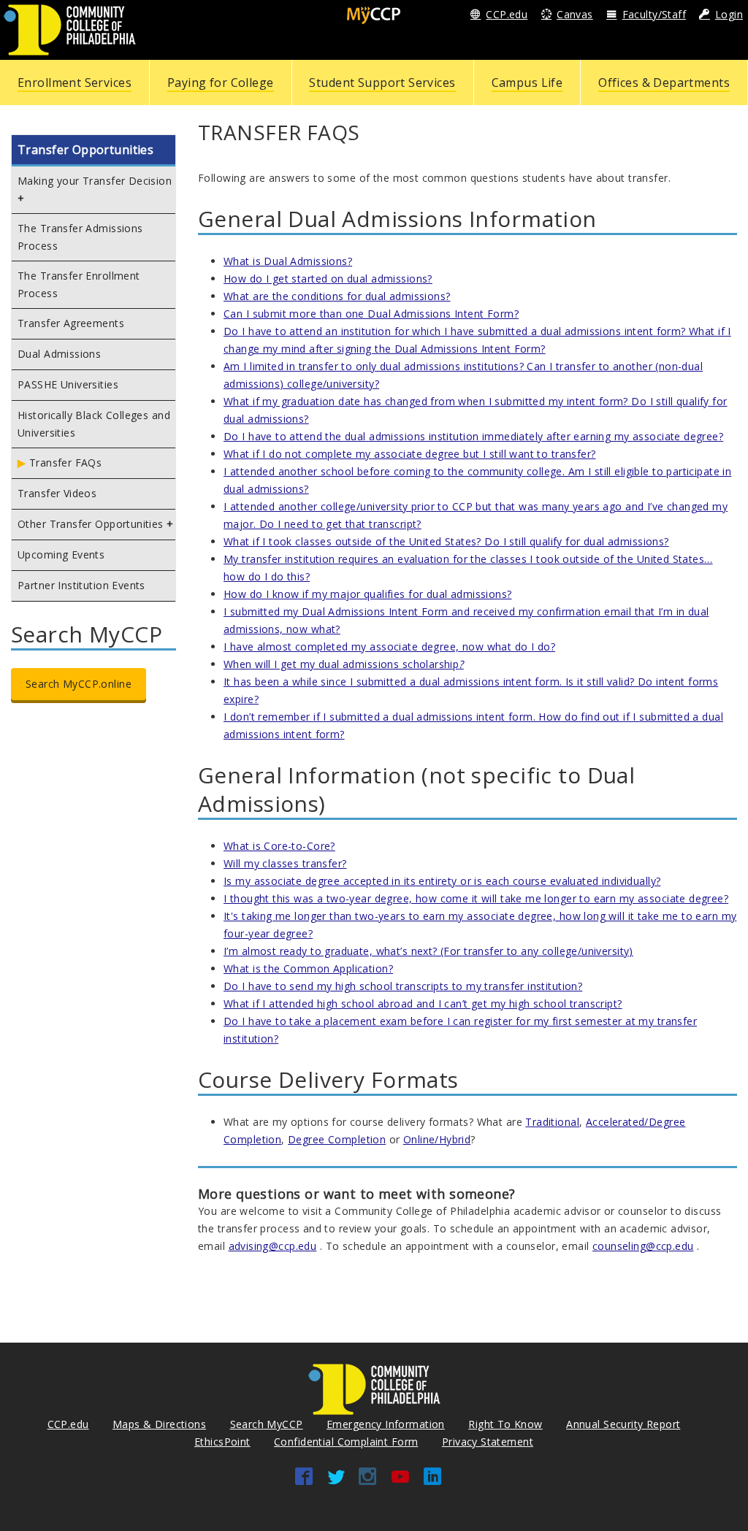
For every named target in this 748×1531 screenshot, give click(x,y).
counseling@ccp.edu (643, 1246)
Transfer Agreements (71, 323)
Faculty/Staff (654, 14)
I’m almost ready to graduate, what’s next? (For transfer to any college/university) (428, 951)
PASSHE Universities (68, 384)
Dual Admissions (59, 354)
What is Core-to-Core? (279, 846)
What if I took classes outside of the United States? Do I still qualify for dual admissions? (446, 541)
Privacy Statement (487, 1441)
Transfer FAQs (65, 462)
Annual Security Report (623, 1424)
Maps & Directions (159, 1424)
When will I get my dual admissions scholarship (344, 664)
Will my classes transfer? (285, 863)
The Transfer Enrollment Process (79, 284)
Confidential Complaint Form (346, 1441)
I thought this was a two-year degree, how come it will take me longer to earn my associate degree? (476, 898)
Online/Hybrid (436, 1139)
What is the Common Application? (308, 968)
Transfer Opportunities (85, 150)
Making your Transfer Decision (95, 181)
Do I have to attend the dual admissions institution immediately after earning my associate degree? (473, 436)
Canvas (575, 14)
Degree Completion (337, 1139)
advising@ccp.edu (273, 1246)
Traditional (552, 1122)
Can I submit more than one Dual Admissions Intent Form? (371, 314)
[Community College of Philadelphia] (70, 29)
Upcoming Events (61, 554)
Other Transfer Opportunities (91, 524)
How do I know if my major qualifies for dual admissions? (368, 594)
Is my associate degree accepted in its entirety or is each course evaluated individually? (442, 881)
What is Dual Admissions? (288, 261)
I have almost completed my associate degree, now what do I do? (389, 646)
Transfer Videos (57, 493)
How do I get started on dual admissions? (328, 278)
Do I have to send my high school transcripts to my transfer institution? (403, 986)
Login (729, 14)
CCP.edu (506, 14)
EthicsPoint (222, 1441)
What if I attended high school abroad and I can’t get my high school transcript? (423, 1003)
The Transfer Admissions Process (80, 237)
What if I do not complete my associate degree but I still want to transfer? (410, 454)
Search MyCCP (266, 1424)
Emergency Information (386, 1424)
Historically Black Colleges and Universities (94, 424)
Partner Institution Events (81, 585)
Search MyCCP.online (78, 684)
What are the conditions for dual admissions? (337, 296)
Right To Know (505, 1424)
